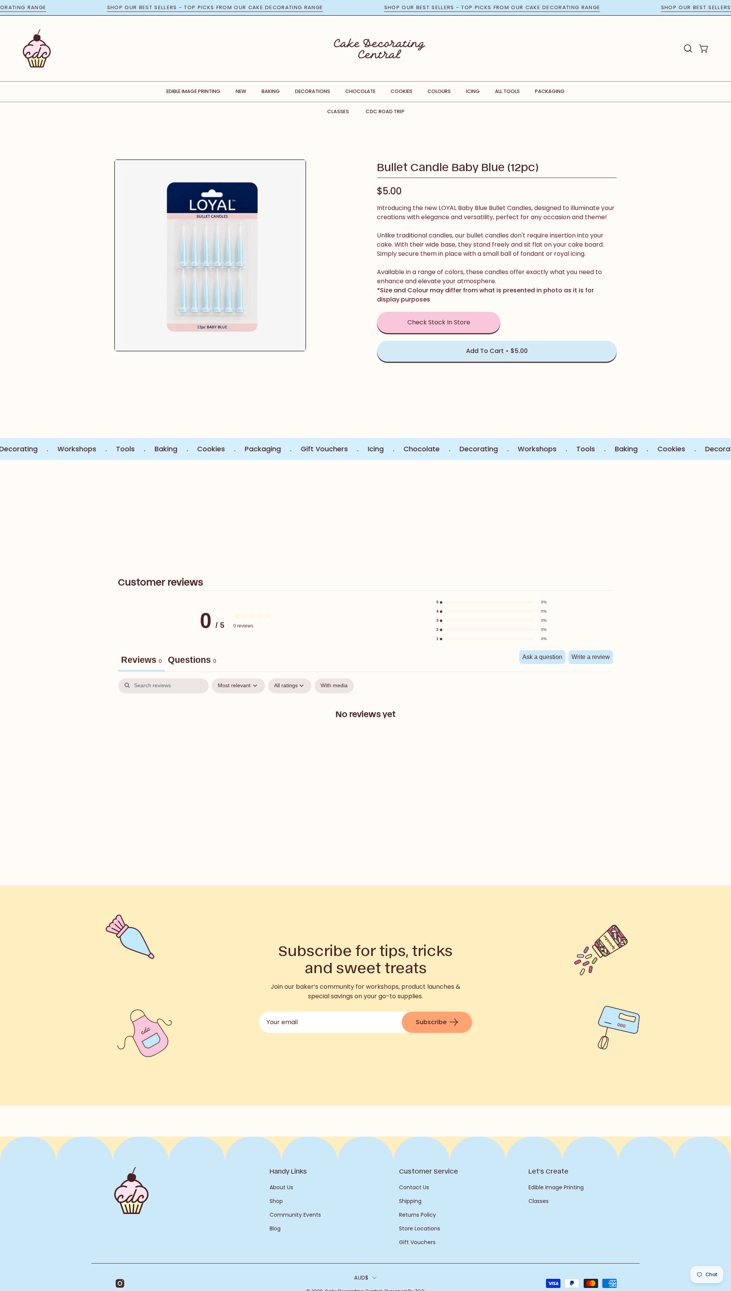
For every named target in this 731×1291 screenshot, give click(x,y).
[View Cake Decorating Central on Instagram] (118, 1283)
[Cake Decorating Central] (379, 48)
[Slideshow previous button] (159, 510)
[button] (688, 48)
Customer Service (428, 1171)
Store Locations (419, 1228)
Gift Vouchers (417, 1242)
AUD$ (361, 1277)
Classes (338, 111)
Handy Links (288, 1171)
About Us (281, 1187)
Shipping (410, 1201)
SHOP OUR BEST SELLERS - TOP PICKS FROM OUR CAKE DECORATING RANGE (249, 7)
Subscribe (431, 1022)
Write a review (590, 657)
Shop (276, 1201)
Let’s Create (548, 1171)
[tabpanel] (365, 738)
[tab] (192, 661)
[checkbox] (334, 685)
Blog (275, 1228)
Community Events (295, 1215)
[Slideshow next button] (572, 510)
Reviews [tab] (141, 660)
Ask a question (542, 657)
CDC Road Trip (385, 111)
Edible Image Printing (556, 1187)
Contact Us (414, 1187)
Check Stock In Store (438, 322)
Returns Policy (417, 1215)
